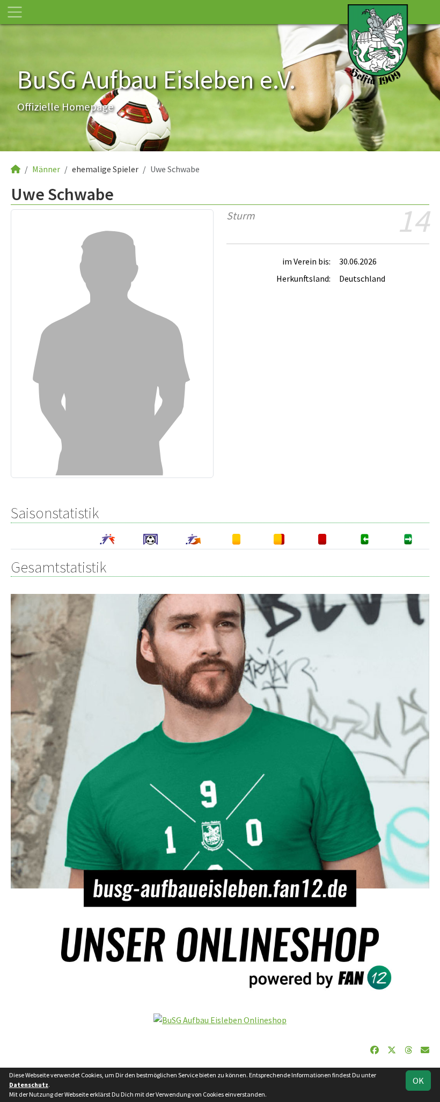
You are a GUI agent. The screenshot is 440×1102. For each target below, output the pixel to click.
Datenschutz (28, 1085)
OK (418, 1080)
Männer (46, 169)
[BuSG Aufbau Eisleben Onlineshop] (220, 1018)
